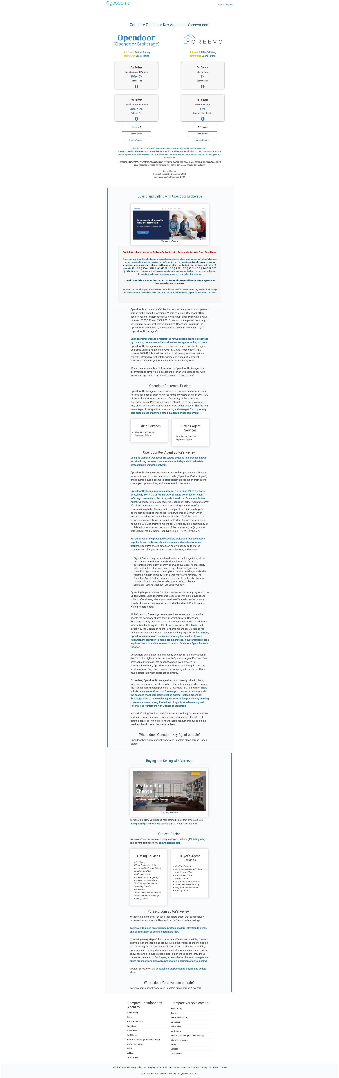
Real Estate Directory (197, 1067)
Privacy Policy (135, 1067)
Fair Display (149, 1067)
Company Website (169, 241)
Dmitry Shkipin (169, 171)
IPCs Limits (162, 1067)
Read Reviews (136, 134)
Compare (136, 127)
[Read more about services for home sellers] (136, 87)
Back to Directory (136, 140)
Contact (223, 1067)
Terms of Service (120, 1067)
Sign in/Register (225, 4)
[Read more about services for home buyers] (136, 119)
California (213, 1067)
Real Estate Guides (177, 1067)
